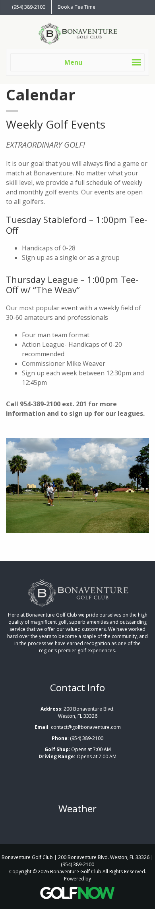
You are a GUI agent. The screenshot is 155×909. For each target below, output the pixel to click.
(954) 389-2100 (28, 7)
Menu (73, 62)
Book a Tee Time (76, 7)
